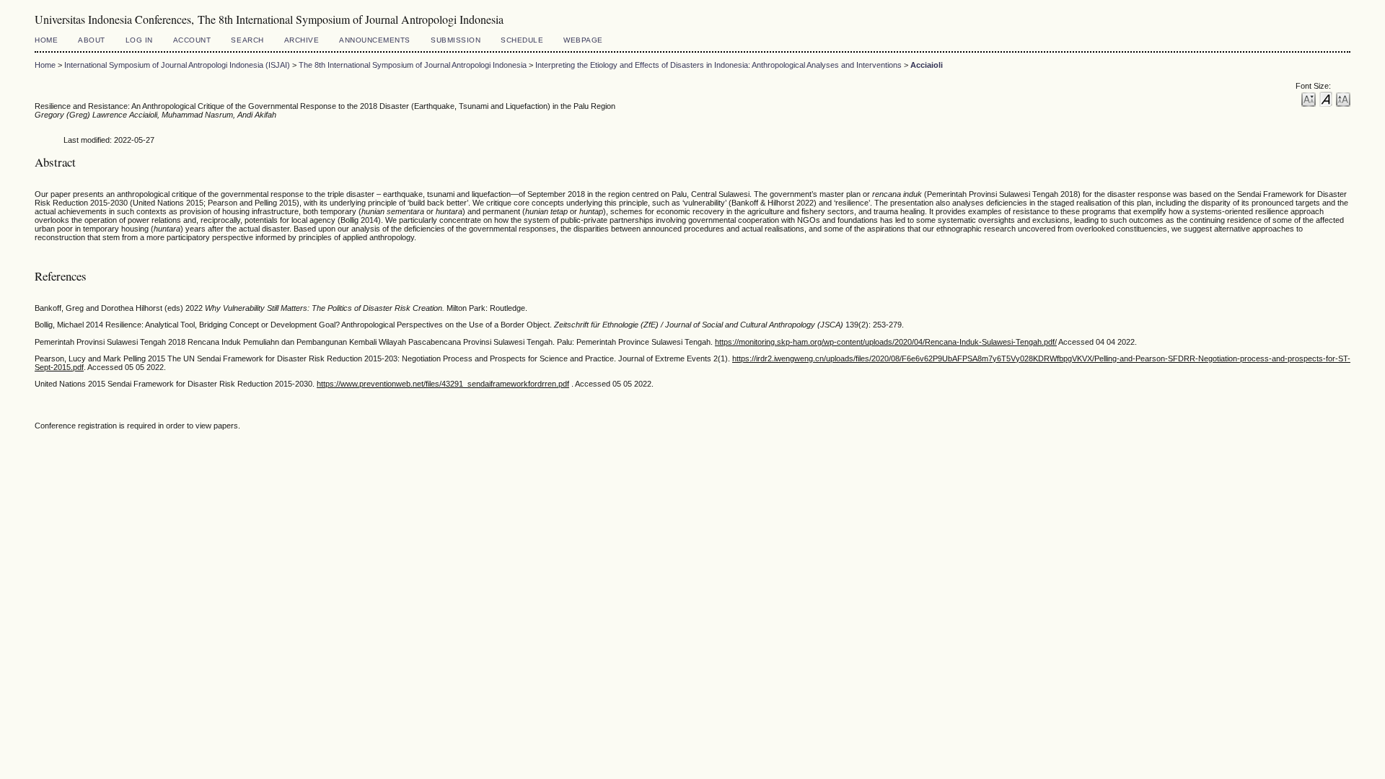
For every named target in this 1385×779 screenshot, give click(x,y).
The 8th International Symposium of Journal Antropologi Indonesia (413, 65)
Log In (139, 40)
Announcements (374, 40)
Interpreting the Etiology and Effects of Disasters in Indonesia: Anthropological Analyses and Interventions (718, 65)
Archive (302, 40)
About (91, 40)
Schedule (522, 40)
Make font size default (1326, 98)
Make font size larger (1343, 98)
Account (192, 40)
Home (46, 40)
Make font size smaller (1308, 98)
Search (247, 40)
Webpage (583, 40)
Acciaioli (926, 65)
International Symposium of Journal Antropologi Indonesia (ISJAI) (177, 65)
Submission (455, 40)
